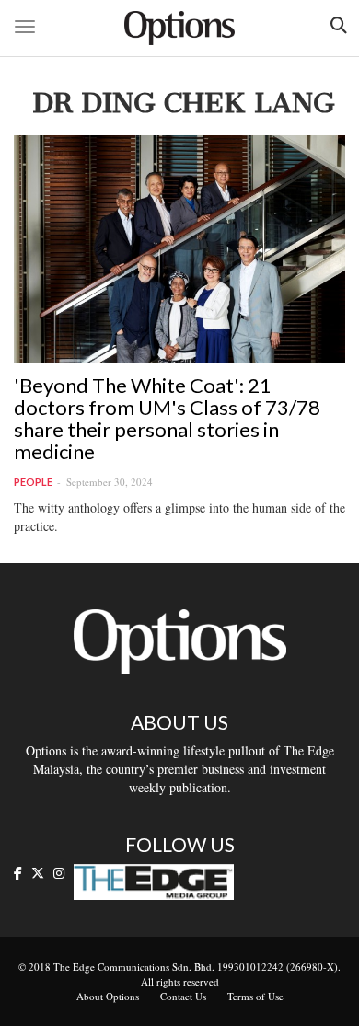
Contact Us (183, 996)
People (33, 482)
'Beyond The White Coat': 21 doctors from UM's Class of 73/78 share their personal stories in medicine (167, 419)
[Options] (179, 28)
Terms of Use (255, 996)
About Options (107, 996)
